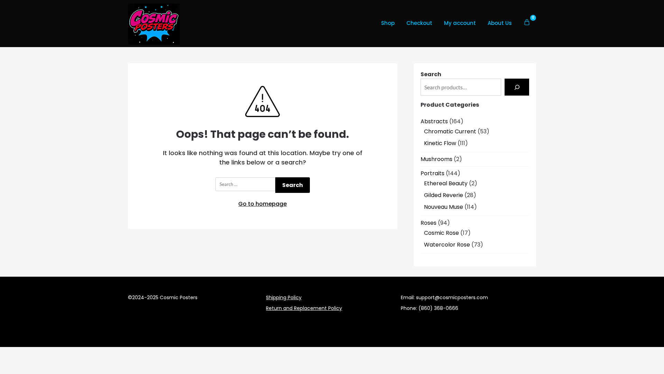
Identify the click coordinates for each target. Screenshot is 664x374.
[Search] (517, 87)
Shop (388, 23)
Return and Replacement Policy (304, 308)
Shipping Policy (284, 297)
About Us (500, 23)
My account (460, 23)
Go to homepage (262, 204)
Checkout (419, 23)
